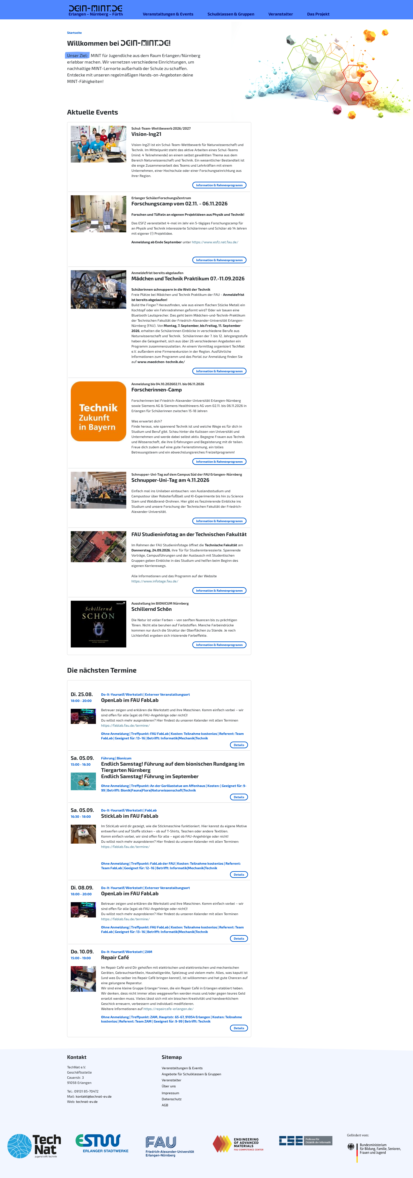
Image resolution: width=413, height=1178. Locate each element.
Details (239, 745)
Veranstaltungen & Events (168, 13)
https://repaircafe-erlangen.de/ (168, 1009)
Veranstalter (280, 13)
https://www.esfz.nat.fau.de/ (215, 242)
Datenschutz (172, 1099)
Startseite (74, 32)
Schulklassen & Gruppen (231, 13)
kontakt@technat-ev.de (94, 1096)
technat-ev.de (87, 1101)
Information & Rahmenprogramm (219, 185)
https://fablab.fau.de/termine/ (125, 725)
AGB (165, 1105)
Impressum (170, 1093)
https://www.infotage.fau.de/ (154, 581)
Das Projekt (318, 13)
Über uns (169, 1086)
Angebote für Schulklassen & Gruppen (191, 1074)
